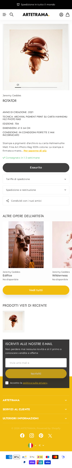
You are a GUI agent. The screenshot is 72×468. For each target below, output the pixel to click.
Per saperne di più (35, 150)
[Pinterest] (41, 435)
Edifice (7, 275)
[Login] (61, 14)
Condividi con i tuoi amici (26, 200)
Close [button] (36, 400)
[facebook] (22, 435)
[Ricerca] (11, 14)
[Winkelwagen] (67, 14)
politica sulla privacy (35, 382)
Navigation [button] (4, 14)
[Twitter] (50, 435)
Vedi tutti (36, 290)
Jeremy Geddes (12, 95)
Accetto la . (29, 382)
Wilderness (60, 275)
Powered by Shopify (49, 428)
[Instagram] (31, 435)
